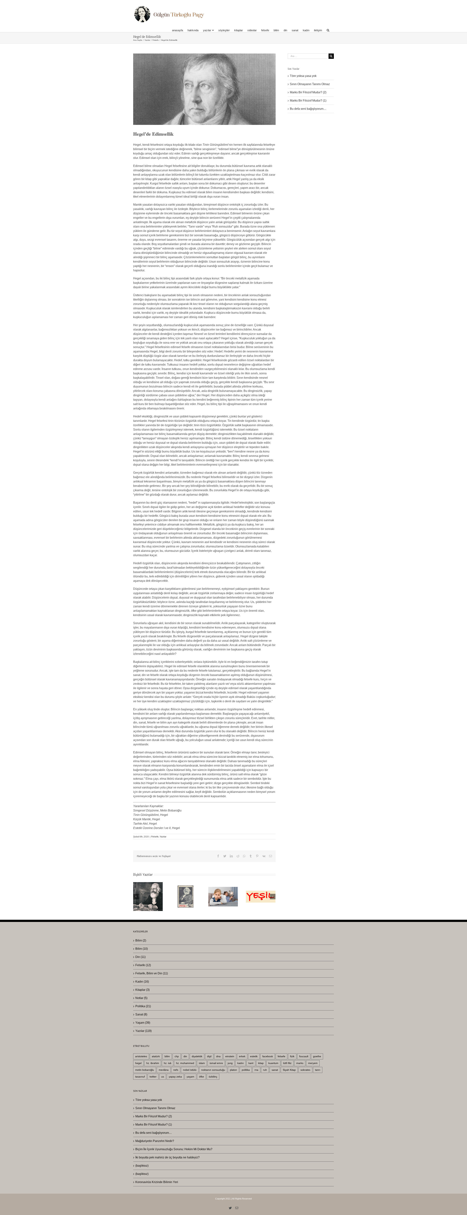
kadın (240, 1063)
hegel (138, 1063)
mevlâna (164, 1069)
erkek (242, 1056)
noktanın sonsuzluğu (213, 1069)
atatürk (156, 1056)
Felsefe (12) (143, 965)
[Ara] (328, 30)
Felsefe (155, 836)
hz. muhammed (185, 1063)
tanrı (317, 1069)
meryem (313, 1063)
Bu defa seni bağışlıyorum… (308, 108)
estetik (254, 1056)
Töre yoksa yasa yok (303, 75)
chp (177, 1056)
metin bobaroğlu (144, 1069)
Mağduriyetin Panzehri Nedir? (154, 1141)
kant (250, 1063)
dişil (209, 1056)
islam (202, 1063)
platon (233, 1069)
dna (218, 1056)
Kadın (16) (142, 981)
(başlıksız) (141, 1165)
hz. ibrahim (152, 1063)
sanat (275, 1069)
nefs (175, 1069)
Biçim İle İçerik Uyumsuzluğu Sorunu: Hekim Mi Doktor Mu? (173, 1149)
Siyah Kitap (289, 1069)
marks (299, 1063)
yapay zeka (175, 1076)
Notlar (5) (141, 998)
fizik (292, 1056)
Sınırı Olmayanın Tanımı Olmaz (310, 84)
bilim (167, 1056)
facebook (267, 1056)
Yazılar (163, 836)
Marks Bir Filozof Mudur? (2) (308, 92)
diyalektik (197, 1056)
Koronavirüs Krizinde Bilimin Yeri (156, 1182)
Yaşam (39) (142, 1022)
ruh (265, 1069)
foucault (303, 1056)
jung (230, 1063)
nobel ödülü (189, 1069)
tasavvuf (140, 1076)
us (162, 1076)
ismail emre (216, 1063)
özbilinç (213, 1076)
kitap (261, 1063)
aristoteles (141, 1056)
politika (246, 1069)
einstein (229, 1056)
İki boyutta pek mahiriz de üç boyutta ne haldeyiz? (167, 1157)
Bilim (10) (141, 948)
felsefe (281, 1056)
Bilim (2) (140, 940)
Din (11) (140, 956)
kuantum (273, 1063)
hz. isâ (167, 1063)
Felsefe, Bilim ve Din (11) (151, 973)
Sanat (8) (141, 1014)
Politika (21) (143, 1006)
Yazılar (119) (143, 1030)
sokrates (305, 1069)
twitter (153, 1076)
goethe (317, 1056)
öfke (201, 1076)
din (185, 1056)
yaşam (190, 1076)
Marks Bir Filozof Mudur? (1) (308, 100)
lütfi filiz (287, 1063)
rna (256, 1069)
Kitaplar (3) (142, 989)
